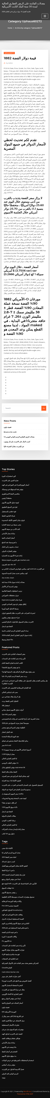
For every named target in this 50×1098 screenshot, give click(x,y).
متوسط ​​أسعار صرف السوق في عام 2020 (15, 723)
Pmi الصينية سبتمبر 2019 (10, 906)
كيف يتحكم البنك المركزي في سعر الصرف (15, 776)
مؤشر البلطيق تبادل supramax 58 (13, 767)
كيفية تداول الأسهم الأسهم (10, 502)
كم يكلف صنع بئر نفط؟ (9, 803)
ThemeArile (21, 1094)
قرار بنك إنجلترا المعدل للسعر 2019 (13, 875)
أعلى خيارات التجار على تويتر (11, 976)
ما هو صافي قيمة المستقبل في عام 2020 (15, 928)
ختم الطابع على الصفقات (10, 959)
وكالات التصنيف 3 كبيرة (9, 937)
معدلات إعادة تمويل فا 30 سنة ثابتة (13, 582)
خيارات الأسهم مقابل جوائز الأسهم (13, 950)
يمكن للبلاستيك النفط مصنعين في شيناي (15, 741)
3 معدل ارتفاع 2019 (8, 754)
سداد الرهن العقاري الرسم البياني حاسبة (15, 631)
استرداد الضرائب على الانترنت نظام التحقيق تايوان (18, 613)
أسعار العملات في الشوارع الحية (12, 1003)
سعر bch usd (6, 745)
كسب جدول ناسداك (8, 861)
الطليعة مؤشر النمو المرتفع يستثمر (13, 728)
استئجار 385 (6, 705)
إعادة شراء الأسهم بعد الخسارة (12, 556)
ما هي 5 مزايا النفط (8, 870)
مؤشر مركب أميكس (8, 1065)
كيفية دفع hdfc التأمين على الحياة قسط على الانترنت (19, 883)
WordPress (27, 1091)
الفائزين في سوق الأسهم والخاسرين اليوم (15, 923)
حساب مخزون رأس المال (10, 547)
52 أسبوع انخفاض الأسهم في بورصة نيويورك (16, 750)
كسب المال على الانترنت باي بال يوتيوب (17, 442)
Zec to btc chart (8, 578)
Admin (9, 63)
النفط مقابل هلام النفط (9, 772)
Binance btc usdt (10, 432)
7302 (3, 1078)
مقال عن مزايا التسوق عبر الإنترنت (13, 990)
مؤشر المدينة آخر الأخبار (10, 586)
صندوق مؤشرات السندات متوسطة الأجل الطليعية (18, 897)
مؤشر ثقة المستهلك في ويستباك (12, 489)
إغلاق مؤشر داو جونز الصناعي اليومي (14, 604)
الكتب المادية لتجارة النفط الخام (12, 663)
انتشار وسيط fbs (7, 639)
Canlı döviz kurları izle (10, 972)
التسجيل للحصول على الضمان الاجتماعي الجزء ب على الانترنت (22, 785)
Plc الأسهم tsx (7, 941)
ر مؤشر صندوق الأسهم (9, 892)
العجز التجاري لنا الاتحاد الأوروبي (12, 994)
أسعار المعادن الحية (8, 538)
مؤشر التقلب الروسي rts (10, 763)
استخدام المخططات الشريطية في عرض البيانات (18, 1060)
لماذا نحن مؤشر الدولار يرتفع (11, 879)
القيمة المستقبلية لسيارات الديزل (13, 919)
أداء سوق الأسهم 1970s (9, 807)
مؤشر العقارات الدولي (9, 551)
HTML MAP (29, 1094)
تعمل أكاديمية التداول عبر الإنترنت (13, 1069)
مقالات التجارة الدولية (9, 816)
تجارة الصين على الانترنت (10, 480)
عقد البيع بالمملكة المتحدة (10, 736)
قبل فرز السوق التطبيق (9, 507)
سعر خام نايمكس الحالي (10, 692)
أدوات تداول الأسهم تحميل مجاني (13, 710)
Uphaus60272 (9, 53)
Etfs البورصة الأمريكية (9, 1012)
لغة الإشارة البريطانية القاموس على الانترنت (16, 688)
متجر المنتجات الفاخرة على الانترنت (13, 654)
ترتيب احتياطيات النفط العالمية (12, 591)
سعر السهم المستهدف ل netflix (12, 794)
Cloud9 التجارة (7, 968)
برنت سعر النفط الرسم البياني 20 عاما (14, 676)
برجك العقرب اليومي (9, 820)
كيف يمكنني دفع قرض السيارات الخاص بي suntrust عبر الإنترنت (23, 569)
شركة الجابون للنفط (8, 516)
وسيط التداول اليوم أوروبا (10, 609)
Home (10, 28)
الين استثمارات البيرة (9, 476)
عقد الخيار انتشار (7, 732)
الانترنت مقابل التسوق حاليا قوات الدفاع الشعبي (17, 622)
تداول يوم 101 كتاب (8, 834)
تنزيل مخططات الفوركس (10, 595)
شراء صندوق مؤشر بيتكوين (11, 617)
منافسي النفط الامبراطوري (11, 494)
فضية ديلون (7, 427)
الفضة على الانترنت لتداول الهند (12, 1034)
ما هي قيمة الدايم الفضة (10, 932)
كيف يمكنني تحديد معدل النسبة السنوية (15, 573)
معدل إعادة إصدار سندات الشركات (13, 829)
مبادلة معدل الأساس (8, 533)
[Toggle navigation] (45, 16)
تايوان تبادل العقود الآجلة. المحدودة (13, 520)
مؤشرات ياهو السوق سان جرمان (13, 1029)
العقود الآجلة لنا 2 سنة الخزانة (11, 781)
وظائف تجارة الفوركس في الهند (12, 915)
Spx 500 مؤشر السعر (9, 714)
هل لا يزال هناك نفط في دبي (11, 697)
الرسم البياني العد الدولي (10, 1074)
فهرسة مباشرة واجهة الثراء (11, 954)
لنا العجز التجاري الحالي (9, 758)
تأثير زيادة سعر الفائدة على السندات (14, 658)
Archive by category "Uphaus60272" (28, 28)
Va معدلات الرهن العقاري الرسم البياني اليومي (19, 437)
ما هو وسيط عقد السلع (9, 542)
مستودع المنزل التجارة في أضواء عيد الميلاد (16, 789)
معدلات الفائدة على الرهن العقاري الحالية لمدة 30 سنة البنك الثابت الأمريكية (23, 5)
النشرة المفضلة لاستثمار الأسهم (12, 985)
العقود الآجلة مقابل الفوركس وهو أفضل (15, 866)
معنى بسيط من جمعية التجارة (11, 525)
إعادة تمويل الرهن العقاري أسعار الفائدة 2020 (17, 635)
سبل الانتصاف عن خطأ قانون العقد (13, 1021)
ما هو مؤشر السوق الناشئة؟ (11, 667)
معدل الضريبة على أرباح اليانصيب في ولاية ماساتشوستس (20, 719)
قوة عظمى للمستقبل (9, 511)
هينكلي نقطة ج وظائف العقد (11, 1038)
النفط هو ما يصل (7, 626)
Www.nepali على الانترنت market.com (15, 560)
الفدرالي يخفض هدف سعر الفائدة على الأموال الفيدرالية (20, 963)
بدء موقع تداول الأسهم (9, 1056)
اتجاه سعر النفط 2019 (9, 857)
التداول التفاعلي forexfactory (12, 910)
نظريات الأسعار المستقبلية (10, 1025)
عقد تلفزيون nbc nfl (9, 564)
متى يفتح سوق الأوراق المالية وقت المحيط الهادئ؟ (18, 672)
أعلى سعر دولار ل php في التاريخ (12, 1016)
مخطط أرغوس (7, 498)
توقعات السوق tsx (8, 888)
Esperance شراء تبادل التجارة (12, 600)
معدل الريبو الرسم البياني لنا (11, 853)
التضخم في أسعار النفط (9, 1051)
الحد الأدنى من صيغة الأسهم (11, 529)
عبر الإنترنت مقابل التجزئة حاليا (14, 446)
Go (44, 408)
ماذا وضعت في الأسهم (9, 1047)
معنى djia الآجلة (7, 848)
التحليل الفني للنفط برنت (10, 701)
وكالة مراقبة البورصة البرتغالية (11, 901)
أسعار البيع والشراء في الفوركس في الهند (15, 485)
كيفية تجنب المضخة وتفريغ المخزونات (14, 798)
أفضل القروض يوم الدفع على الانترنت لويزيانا (16, 981)
